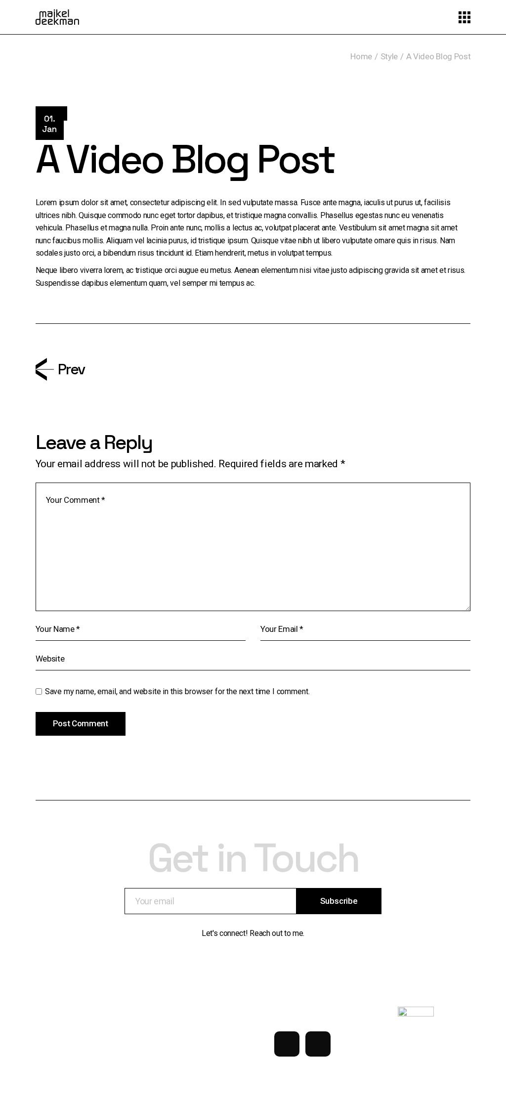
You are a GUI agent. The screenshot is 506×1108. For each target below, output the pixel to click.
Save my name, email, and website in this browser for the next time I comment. (177, 691)
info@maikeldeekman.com (62, 1037)
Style (389, 56)
